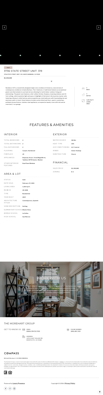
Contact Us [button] (51, 300)
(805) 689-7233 (75, 331)
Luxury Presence (19, 383)
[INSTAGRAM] (10, 388)
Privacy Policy (70, 383)
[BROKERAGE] (14, 388)
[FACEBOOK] (5, 388)
